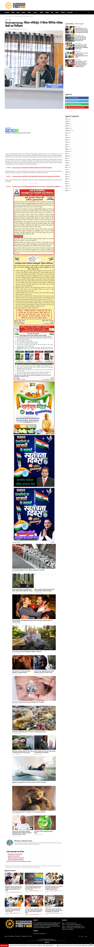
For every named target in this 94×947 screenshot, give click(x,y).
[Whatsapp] (16, 130)
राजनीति (66, 172)
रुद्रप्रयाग (10, 19)
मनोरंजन (63, 12)
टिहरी (66, 144)
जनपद (34, 12)
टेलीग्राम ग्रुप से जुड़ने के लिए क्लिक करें (16, 860)
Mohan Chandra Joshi (15, 29)
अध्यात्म (66, 119)
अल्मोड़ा (66, 121)
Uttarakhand (44, 865)
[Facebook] (6, 130)
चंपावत (50, 907)
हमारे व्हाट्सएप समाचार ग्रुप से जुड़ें (15, 854)
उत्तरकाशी (67, 123)
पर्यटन (57, 12)
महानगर (66, 165)
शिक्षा (66, 183)
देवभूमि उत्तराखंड (30, 867)
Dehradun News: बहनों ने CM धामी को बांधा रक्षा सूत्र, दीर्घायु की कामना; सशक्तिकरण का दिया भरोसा (54, 878)
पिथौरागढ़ (67, 156)
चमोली (66, 139)
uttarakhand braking (51, 865)
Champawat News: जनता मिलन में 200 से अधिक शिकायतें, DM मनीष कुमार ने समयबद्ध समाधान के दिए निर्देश (54, 901)
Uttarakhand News (16, 867)
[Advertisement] (34, 118)
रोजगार (29, 12)
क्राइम (18, 12)
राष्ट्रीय (41, 12)
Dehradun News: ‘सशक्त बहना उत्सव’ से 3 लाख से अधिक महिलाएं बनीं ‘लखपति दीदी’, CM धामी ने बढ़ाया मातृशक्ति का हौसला (34, 901)
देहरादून (10, 907)
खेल (52, 12)
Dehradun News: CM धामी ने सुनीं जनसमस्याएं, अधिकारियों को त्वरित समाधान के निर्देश (14, 901)
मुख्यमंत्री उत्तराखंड (37, 867)
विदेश (66, 181)
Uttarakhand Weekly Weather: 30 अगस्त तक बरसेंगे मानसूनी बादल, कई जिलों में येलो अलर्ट (34, 878)
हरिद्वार (66, 190)
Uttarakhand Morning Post (48, 939)
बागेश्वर (66, 160)
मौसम (12, 12)
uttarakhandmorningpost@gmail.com (75, 926)
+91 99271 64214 (70, 924)
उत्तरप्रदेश (67, 126)
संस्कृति (47, 12)
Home (6, 936)
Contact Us (18, 936)
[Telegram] (13, 130)
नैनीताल (66, 151)
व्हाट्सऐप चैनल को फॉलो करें (14, 856)
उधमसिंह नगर (67, 130)
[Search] (88, 12)
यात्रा (66, 169)
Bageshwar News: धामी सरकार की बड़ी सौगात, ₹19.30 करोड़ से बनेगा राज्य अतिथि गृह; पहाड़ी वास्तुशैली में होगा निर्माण (14, 878)
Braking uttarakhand (12, 865)
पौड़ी (66, 158)
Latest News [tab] (70, 23)
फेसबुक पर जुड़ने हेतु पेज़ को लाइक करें (16, 858)
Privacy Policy (24, 936)
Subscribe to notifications (39, 933)
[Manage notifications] (91, 944)
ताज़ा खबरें (69, 12)
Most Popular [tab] (79, 23)
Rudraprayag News (37, 865)
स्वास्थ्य (66, 188)
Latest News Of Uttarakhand (27, 865)
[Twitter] (10, 130)
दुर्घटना (23, 12)
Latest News (11, 936)
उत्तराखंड (7, 12)
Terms (30, 936)
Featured (19, 865)
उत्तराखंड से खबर (24, 867)
